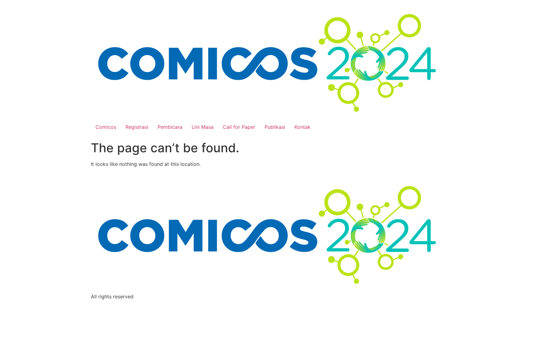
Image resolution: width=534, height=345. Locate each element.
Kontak (303, 127)
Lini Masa (203, 127)
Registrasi (136, 127)
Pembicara (170, 127)
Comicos (105, 127)
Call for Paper (239, 127)
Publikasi (275, 127)
